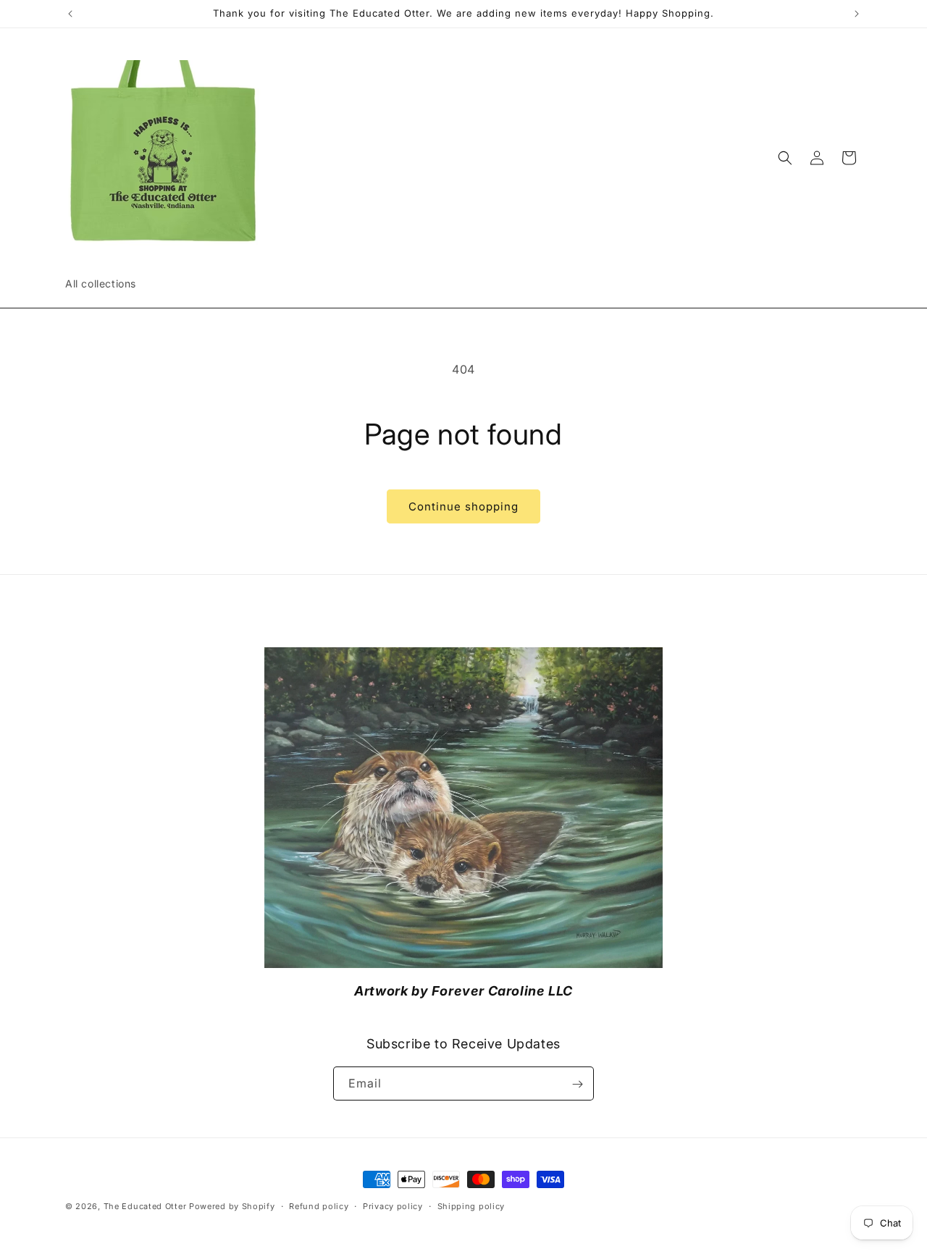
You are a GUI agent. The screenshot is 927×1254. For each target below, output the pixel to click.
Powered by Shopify (232, 1206)
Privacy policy (393, 1206)
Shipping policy (471, 1206)
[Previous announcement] (70, 14)
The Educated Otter (145, 1206)
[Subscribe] (577, 1084)
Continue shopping (463, 506)
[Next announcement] (857, 14)
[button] (785, 158)
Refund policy (318, 1206)
